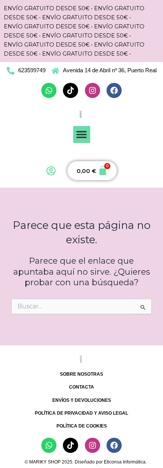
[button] (81, 134)
